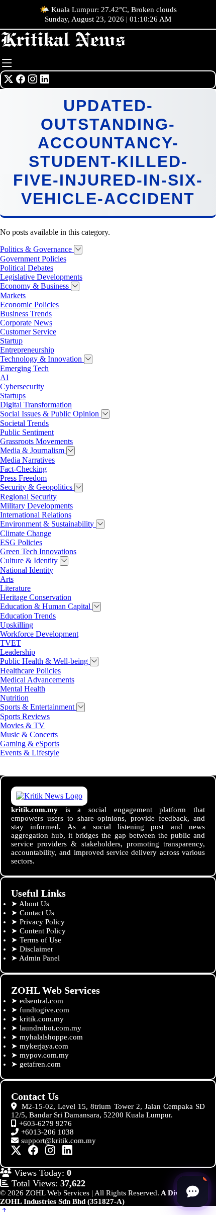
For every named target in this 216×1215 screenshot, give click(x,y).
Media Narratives (27, 460)
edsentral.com (41, 1001)
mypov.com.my (44, 1055)
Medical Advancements (37, 679)
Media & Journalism (33, 450)
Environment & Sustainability (48, 523)
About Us (34, 904)
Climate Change (25, 533)
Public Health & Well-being (45, 661)
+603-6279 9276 (45, 1123)
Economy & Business (35, 286)
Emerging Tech (24, 368)
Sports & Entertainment (38, 707)
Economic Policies (29, 304)
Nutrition (14, 697)
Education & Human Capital (46, 606)
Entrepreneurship (27, 349)
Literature (15, 588)
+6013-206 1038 (47, 1132)
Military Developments (36, 505)
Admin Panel (39, 958)
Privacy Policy (42, 922)
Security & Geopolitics (37, 487)
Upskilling (16, 625)
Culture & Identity (30, 560)
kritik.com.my (42, 1019)
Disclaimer (36, 949)
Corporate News (26, 322)
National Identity (26, 570)
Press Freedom (23, 478)
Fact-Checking (23, 469)
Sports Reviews (25, 716)
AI (4, 377)
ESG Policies (21, 542)
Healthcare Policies (30, 670)
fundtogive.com (44, 1010)
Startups (13, 395)
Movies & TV (22, 725)
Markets (13, 295)
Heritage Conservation (35, 597)
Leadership (17, 652)
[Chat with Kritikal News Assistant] (192, 1191)
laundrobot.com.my (50, 1028)
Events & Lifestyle (29, 752)
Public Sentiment (27, 432)
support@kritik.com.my (58, 1141)
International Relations (35, 514)
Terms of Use (40, 940)
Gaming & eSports (29, 743)
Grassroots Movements (36, 441)
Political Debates (26, 268)
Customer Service (28, 331)
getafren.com (40, 1064)
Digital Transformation (36, 404)
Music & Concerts (29, 734)
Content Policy (43, 931)
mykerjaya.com (44, 1046)
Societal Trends (24, 423)
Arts (7, 579)
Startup (11, 340)
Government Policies (33, 258)
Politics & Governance (37, 249)
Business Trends (26, 313)
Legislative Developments (41, 277)
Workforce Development (39, 634)
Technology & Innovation (42, 359)
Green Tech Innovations (38, 551)
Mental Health (22, 688)
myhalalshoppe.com (51, 1037)
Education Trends (28, 616)
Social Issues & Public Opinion (50, 413)
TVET (10, 643)
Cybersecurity (22, 386)
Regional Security (28, 496)
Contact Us (37, 913)
